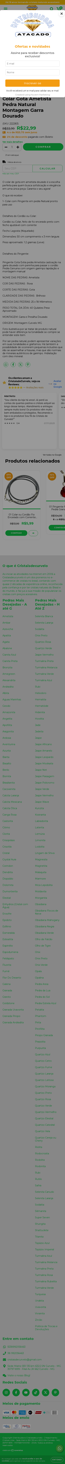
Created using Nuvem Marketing (32, 94)
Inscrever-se (32, 83)
